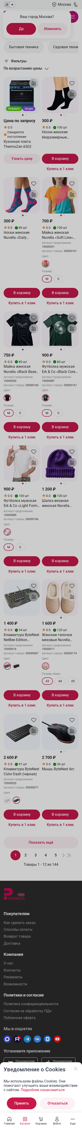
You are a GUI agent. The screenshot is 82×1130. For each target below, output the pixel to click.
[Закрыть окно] (75, 1068)
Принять (21, 1103)
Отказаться (58, 1103)
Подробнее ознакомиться (43, 1090)
